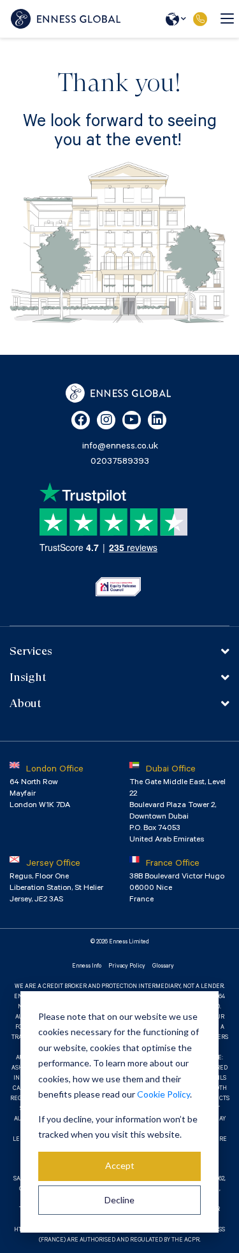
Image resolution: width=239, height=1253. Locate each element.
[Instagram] (106, 420)
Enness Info (86, 966)
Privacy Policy (126, 966)
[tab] (119, 651)
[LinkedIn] (157, 420)
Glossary (163, 966)
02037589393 (200, 19)
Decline (119, 1199)
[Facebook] (80, 420)
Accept (119, 1165)
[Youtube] (131, 420)
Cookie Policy (163, 1094)
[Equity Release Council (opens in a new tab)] (118, 586)
